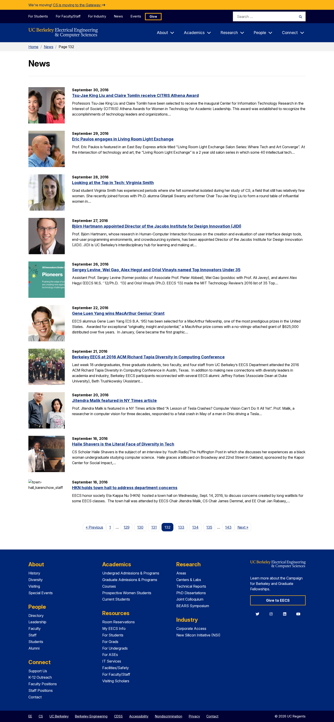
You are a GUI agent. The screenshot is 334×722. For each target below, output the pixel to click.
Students (35, 641)
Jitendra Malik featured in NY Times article (114, 400)
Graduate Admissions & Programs (129, 579)
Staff (32, 635)
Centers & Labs (188, 579)
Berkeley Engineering (91, 716)
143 (228, 527)
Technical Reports (191, 586)
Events (136, 16)
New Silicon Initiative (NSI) (198, 635)
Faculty (34, 628)
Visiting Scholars (115, 681)
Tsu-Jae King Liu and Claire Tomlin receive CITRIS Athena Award (135, 95)
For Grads (110, 641)
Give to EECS (278, 600)
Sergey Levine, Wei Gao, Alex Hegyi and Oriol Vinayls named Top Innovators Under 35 (156, 269)
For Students (38, 16)
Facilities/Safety (115, 667)
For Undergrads (115, 648)
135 (209, 527)
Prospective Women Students (126, 593)
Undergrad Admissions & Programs (130, 573)
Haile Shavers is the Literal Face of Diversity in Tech (123, 444)
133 (181, 527)
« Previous (96, 527)
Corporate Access (191, 628)
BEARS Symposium (192, 606)
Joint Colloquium (189, 599)
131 (154, 527)
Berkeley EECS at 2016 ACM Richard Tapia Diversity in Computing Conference (148, 357)
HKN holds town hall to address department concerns (124, 487)
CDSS (118, 716)
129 (127, 527)
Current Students (116, 599)
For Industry (97, 16)
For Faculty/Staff (68, 16)
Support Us (37, 671)
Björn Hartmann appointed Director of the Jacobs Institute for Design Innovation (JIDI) (156, 226)
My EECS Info (114, 628)
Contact (35, 697)
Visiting (34, 586)
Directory (36, 615)
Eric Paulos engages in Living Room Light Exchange (123, 139)
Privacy (194, 716)
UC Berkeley (59, 716)
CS (41, 716)
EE (30, 716)
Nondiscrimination (168, 716)
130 (140, 527)
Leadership (37, 622)
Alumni (34, 648)
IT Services (111, 661)
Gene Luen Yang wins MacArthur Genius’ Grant (118, 313)
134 (195, 527)
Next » (244, 527)
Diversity (35, 579)
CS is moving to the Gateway (77, 5)
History (34, 573)
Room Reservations (118, 622)
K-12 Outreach (40, 677)
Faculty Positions (42, 684)
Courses (109, 586)
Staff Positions (40, 690)
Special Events (40, 593)
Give (153, 16)
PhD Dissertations (191, 593)
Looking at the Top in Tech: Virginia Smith (113, 182)
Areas (181, 573)
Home (33, 46)
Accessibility (138, 716)
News (118, 16)
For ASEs (110, 654)
